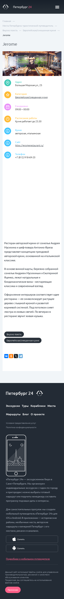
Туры (25, 406)
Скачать (20, 539)
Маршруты (13, 414)
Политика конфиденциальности (21, 427)
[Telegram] (21, 356)
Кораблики (38, 406)
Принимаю (13, 589)
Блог (26, 414)
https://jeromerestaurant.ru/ (29, 145)
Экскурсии (13, 406)
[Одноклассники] (11, 356)
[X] (16, 356)
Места (51, 406)
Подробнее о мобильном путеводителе (28, 558)
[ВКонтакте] (6, 356)
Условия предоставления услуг (21, 423)
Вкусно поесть (14, 334)
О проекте (38, 414)
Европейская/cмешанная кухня (31, 97)
